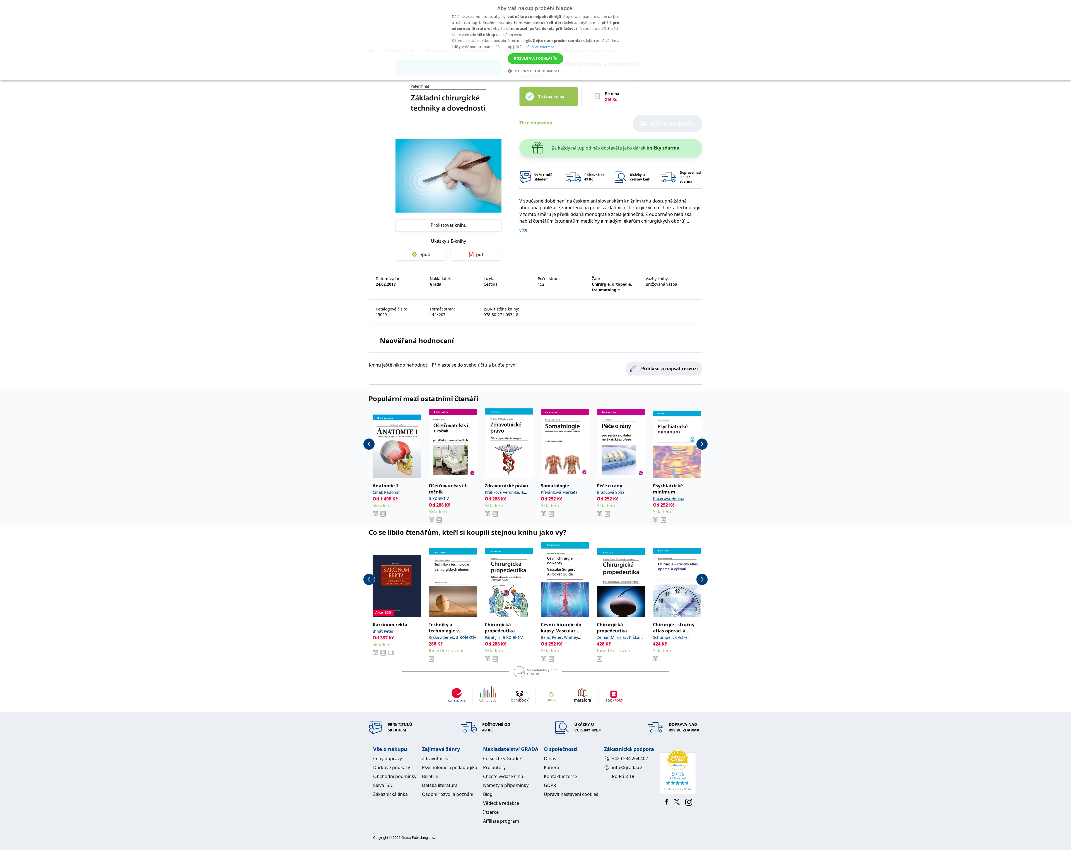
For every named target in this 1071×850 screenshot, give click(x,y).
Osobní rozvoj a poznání (447, 794)
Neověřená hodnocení (417, 340)
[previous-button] (369, 444)
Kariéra (551, 767)
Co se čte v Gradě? (502, 758)
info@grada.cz (627, 767)
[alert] (535, 40)
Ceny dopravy (387, 758)
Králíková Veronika (502, 492)
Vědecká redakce (501, 803)
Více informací (543, 46)
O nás (550, 758)
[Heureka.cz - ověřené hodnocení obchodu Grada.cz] (679, 772)
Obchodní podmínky (394, 776)
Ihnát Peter (383, 631)
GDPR (550, 785)
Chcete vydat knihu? (504, 776)
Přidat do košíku (673, 123)
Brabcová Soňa (610, 492)
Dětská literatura (440, 785)
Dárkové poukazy (391, 767)
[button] (535, 71)
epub (424, 254)
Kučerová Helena (668, 498)
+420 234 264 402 (630, 758)
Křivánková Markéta (559, 492)
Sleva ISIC (383, 785)
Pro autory (494, 767)
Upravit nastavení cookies (571, 794)
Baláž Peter (551, 637)
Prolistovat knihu (449, 225)
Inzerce (491, 812)
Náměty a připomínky (506, 785)
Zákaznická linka (390, 794)
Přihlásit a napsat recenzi (669, 368)
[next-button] (702, 444)
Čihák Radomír (386, 492)
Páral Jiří (492, 637)
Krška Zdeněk (441, 637)
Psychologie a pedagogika (449, 767)
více (523, 230)
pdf (479, 254)
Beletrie (430, 776)
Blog (488, 794)
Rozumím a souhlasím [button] (535, 58)
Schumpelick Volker (671, 637)
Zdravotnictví (436, 758)
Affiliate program (501, 821)
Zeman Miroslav (612, 637)
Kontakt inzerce (560, 776)
